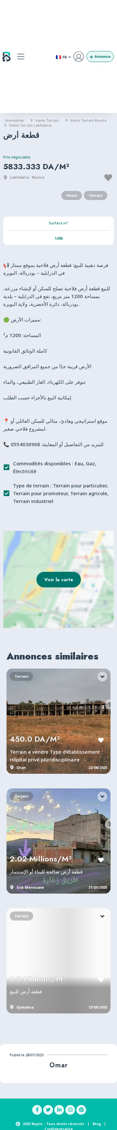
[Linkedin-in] (59, 1110)
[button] (20, 56)
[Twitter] (48, 1110)
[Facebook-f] (37, 1110)
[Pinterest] (81, 1110)
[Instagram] (70, 1110)
